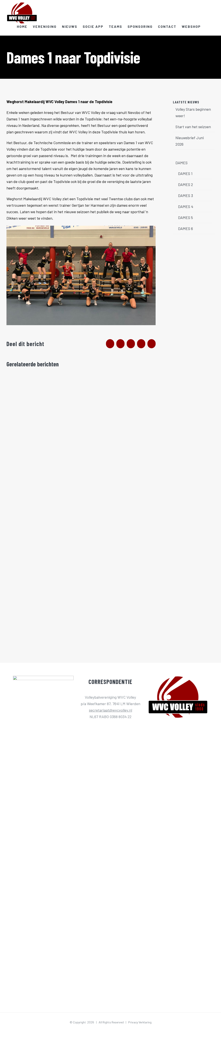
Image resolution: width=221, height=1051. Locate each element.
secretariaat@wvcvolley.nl (110, 710)
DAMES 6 (185, 228)
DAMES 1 (185, 173)
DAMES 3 (185, 195)
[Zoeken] (207, 26)
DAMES (181, 162)
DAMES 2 (185, 184)
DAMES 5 (185, 217)
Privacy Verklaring (140, 1022)
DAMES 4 (185, 206)
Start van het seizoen (193, 126)
